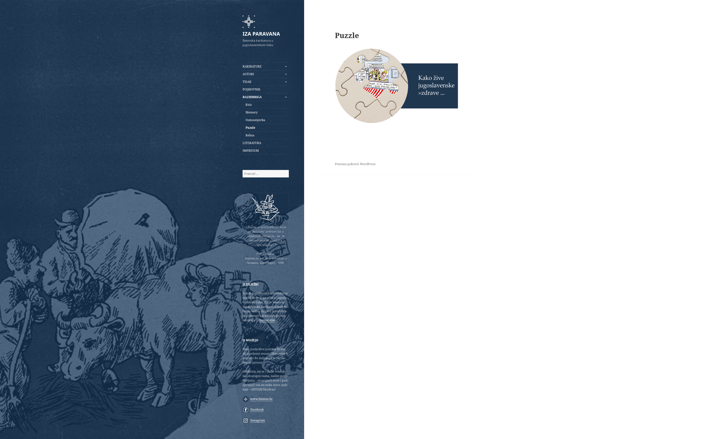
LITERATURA (252, 143)
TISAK (247, 82)
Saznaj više (267, 320)
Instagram (257, 420)
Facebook (257, 409)
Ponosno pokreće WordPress (355, 164)
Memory (252, 112)
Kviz (249, 105)
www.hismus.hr (261, 399)
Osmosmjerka (255, 120)
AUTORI (248, 74)
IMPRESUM (251, 151)
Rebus (250, 135)
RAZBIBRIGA (252, 97)
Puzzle (250, 128)
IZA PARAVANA (261, 33)
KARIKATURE (252, 66)
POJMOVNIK (251, 89)
